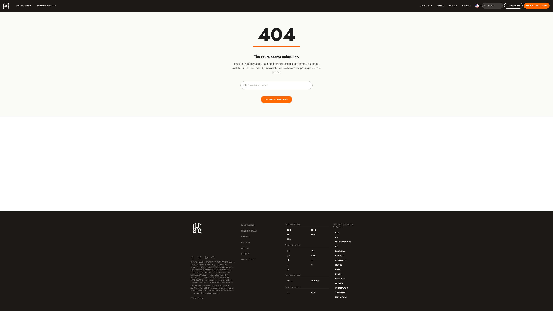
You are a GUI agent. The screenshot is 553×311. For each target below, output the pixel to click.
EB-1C (313, 230)
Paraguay (340, 278)
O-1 (288, 251)
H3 (312, 260)
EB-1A (289, 281)
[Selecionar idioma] (478, 6)
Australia (340, 292)
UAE (337, 237)
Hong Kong (341, 297)
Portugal (340, 251)
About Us (424, 5)
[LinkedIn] (206, 257)
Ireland (339, 283)
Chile (337, 269)
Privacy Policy (197, 298)
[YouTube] (213, 257)
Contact (245, 254)
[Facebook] (192, 257)
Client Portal (513, 5)
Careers (245, 248)
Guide (465, 5)
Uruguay (339, 255)
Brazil (338, 274)
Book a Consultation (536, 5)
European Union (343, 242)
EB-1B (289, 230)
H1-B (313, 255)
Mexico (338, 265)
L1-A (313, 251)
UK (336, 246)
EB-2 (289, 234)
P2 (288, 269)
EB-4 (289, 239)
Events (440, 5)
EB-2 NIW (315, 281)
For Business (22, 5)
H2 (288, 260)
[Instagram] (199, 257)
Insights (453, 5)
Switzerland (341, 288)
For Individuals (45, 5)
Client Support (248, 259)
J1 (287, 264)
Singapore (340, 260)
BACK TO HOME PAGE (278, 99)
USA (337, 232)
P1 (312, 264)
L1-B (288, 255)
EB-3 (313, 234)
